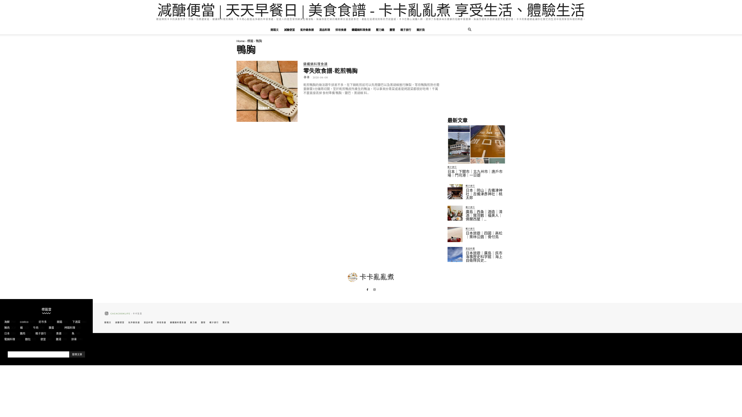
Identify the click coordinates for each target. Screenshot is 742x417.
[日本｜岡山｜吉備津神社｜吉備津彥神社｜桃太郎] (455, 191)
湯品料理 (324, 29)
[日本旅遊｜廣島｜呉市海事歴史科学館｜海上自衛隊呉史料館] (455, 254)
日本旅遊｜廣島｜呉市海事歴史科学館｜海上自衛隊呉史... (484, 257)
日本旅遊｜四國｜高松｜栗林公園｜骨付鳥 (484, 235)
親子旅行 (405, 29)
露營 (392, 29)
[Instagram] (374, 289)
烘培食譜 (340, 29)
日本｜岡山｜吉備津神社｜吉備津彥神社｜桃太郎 (484, 194)
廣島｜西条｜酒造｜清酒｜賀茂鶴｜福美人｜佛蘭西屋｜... (484, 215)
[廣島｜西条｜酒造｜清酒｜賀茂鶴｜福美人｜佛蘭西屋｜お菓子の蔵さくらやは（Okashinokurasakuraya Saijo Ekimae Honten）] (455, 213)
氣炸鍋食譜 (307, 29)
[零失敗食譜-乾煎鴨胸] (267, 91)
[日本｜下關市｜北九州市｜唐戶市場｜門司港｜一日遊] (476, 144)
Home (241, 41)
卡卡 (306, 77)
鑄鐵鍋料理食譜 (361, 29)
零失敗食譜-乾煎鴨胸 (330, 71)
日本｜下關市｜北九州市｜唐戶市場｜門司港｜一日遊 (475, 173)
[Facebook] (367, 289)
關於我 (421, 29)
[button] (469, 30)
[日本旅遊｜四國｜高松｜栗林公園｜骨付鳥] (455, 234)
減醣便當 (289, 29)
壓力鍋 (380, 29)
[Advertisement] (476, 85)
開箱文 (275, 29)
